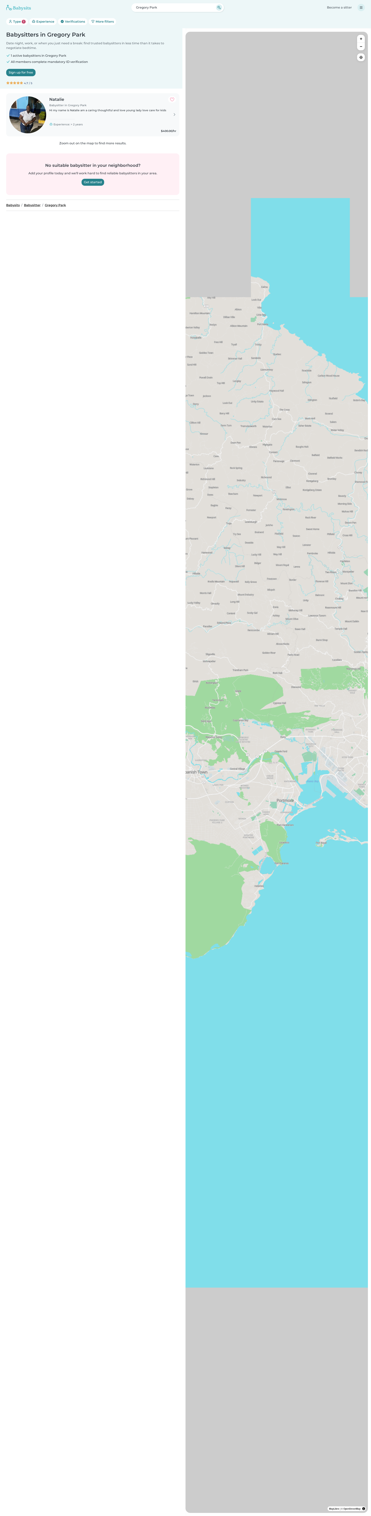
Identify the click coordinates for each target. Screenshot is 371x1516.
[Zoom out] (361, 46)
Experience (45, 21)
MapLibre (334, 1508)
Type (18, 21)
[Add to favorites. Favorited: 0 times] (172, 99)
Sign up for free (21, 72)
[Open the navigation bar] (361, 7)
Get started (93, 182)
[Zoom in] (361, 39)
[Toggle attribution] (363, 1508)
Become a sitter (339, 7)
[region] (277, 772)
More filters (104, 21)
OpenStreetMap (352, 1508)
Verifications (74, 21)
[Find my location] (361, 57)
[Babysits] (18, 7)
